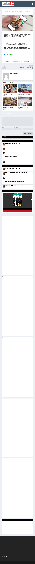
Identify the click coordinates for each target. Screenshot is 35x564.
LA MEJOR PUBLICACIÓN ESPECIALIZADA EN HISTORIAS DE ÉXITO (24, 95)
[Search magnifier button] (32, 138)
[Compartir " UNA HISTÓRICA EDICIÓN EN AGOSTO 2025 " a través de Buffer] (21, 61)
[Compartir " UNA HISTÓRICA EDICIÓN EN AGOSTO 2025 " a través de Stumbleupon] (23, 61)
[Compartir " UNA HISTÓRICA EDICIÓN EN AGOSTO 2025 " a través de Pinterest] (18, 61)
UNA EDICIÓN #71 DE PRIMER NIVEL (23, 107)
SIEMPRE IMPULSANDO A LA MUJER (7, 94)
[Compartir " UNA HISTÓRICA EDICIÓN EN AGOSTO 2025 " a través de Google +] (14, 61)
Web (24, 127)
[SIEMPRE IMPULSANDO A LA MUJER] (10, 88)
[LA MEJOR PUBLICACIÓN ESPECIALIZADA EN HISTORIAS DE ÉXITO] (25, 88)
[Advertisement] (9, 527)
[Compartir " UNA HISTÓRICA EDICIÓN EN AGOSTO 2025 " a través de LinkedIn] (20, 61)
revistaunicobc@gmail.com (13, 12)
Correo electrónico (16, 127)
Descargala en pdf (17, 208)
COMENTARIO (4, 116)
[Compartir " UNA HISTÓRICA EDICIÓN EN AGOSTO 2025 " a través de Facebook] (10, 61)
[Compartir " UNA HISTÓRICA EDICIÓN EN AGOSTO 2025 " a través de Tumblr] (16, 61)
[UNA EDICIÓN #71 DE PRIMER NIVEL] (25, 101)
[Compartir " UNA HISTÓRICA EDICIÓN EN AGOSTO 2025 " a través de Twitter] (12, 61)
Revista (23, 12)
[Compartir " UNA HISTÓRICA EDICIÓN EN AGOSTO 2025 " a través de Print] (27, 61)
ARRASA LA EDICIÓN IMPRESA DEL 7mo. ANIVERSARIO (8, 108)
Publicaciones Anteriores (17, 210)
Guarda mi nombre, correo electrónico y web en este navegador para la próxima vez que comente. (18, 131)
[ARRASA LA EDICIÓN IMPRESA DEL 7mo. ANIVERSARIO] (10, 101)
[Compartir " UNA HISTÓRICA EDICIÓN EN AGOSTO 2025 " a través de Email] (25, 61)
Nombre (3, 127)
